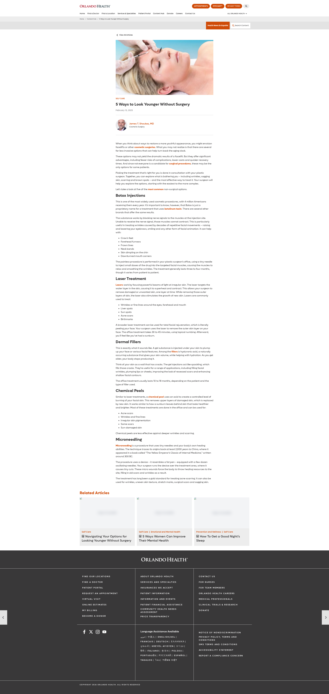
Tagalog (146, 660)
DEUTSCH (162, 641)
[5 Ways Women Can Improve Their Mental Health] (164, 512)
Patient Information (155, 593)
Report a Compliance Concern (221, 655)
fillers (174, 351)
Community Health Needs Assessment (158, 610)
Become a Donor (94, 616)
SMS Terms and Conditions (218, 644)
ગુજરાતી (144, 646)
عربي (142, 637)
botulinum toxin (173, 208)
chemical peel (156, 396)
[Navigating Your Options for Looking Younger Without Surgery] (107, 512)
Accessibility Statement (216, 650)
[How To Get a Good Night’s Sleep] (221, 512)
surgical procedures (180, 163)
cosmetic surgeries (144, 147)
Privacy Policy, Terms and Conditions (218, 638)
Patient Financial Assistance (161, 604)
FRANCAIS (146, 641)
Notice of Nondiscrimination (220, 632)
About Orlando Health (157, 576)
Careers (179, 13)
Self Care (120, 98)
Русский (165, 655)
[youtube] (104, 632)
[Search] (246, 6)
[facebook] (84, 632)
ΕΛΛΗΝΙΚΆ (178, 641)
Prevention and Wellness (208, 532)
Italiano (153, 650)
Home (82, 13)
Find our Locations (96, 576)
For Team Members (212, 587)
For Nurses (207, 582)
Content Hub (158, 13)
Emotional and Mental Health (165, 532)
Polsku (177, 650)
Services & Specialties (127, 13)
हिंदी (142, 650)
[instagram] (98, 632)
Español (180, 655)
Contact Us (190, 13)
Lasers (119, 284)
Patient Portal (144, 13)
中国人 (151, 637)
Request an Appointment (100, 593)
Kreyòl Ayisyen (163, 646)
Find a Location (108, 13)
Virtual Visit (91, 599)
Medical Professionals (216, 599)
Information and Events (158, 599)
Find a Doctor (93, 13)
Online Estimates (94, 604)
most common (156, 189)
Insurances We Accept (156, 587)
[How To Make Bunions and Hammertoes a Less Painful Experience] (3, 617)
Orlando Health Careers (217, 593)
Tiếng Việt (170, 660)
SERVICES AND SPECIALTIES (158, 582)
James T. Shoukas (141, 123)
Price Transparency (154, 616)
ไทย (157, 660)
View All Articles (126, 35)
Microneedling (124, 445)
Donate (170, 13)
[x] (91, 632)
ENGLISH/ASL (166, 637)
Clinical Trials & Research (218, 604)
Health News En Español (218, 25)
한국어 (165, 650)
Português (148, 655)
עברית (180, 646)
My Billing (89, 610)
